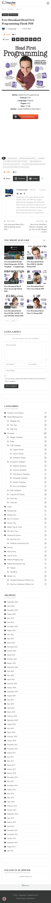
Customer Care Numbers (15, 413)
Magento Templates (19, 466)
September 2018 (12, 720)
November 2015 (12, 777)
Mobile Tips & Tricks (14, 527)
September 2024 (12, 602)
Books (5, 14)
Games (9, 507)
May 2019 (10, 704)
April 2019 (10, 708)
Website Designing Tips (15, 560)
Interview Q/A (15, 539)
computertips (41, 158)
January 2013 (11, 822)
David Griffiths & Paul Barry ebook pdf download (15, 161)
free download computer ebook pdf (11, 164)
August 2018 (11, 724)
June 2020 (10, 671)
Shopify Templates (19, 482)
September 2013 (12, 814)
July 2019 (10, 700)
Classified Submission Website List (22, 580)
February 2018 (12, 736)
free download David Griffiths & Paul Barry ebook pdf (16, 167)
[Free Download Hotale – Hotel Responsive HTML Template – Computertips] (14, 252)
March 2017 (11, 765)
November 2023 (12, 610)
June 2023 (10, 622)
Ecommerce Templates (17, 462)
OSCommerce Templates (21, 474)
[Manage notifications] (4, 899)
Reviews (10, 547)
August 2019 (11, 696)
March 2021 (11, 655)
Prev (7, 320)
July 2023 (10, 618)
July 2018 (10, 728)
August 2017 (11, 753)
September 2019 (12, 692)
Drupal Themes (18, 450)
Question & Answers (14, 535)
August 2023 (11, 614)
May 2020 (10, 675)
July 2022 (10, 634)
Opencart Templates (19, 470)
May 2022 (10, 639)
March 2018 (11, 732)
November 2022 (12, 626)
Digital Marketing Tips (15, 417)
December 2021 (12, 647)
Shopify (13, 568)
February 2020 (12, 683)
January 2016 (11, 773)
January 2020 (11, 688)
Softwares (13, 502)
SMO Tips (13, 429)
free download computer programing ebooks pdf (33, 164)
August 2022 (11, 630)
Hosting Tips (11, 515)
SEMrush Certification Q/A (19, 543)
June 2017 (10, 757)
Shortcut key (11, 551)
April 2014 (10, 802)
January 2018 (11, 741)
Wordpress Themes (19, 458)
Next (13, 320)
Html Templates (15, 490)
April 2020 (10, 679)
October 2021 (11, 651)
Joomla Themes (18, 454)
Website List (11, 576)
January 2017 (11, 769)
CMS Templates (15, 445)
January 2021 (11, 663)
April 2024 (10, 606)
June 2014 (10, 793)
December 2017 (12, 745)
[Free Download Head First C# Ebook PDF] (37, 302)
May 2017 (10, 761)
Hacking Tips (11, 511)
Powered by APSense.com (25, 876)
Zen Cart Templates (19, 486)
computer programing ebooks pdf (27, 158)
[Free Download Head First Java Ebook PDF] (37, 277)
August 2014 (11, 789)
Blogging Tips (15, 421)
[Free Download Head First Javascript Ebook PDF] (14, 277)
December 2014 (12, 785)
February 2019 (12, 716)
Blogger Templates (16, 437)
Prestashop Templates (20, 478)
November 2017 (12, 749)
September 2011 (12, 842)
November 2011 (12, 834)
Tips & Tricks (12, 556)
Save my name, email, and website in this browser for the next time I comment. (25, 380)
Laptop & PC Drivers (17, 494)
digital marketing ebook (35, 161)
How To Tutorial (13, 519)
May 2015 (10, 781)
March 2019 (11, 712)
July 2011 (10, 851)
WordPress (13, 572)
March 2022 (11, 643)
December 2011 (12, 830)
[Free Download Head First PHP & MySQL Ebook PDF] (37, 252)
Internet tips (11, 523)
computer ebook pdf (12, 158)
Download (13, 14)
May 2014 (10, 798)
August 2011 (11, 847)
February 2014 (12, 806)
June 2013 (10, 818)
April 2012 (10, 826)
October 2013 (11, 810)
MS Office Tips (12, 531)
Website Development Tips (16, 564)
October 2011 (11, 838)
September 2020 (12, 667)
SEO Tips (13, 425)
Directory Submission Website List (22, 584)
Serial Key (13, 498)
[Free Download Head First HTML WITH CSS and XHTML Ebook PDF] (14, 302)
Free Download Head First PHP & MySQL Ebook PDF (14, 226)
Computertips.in (30, 898)
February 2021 (12, 659)
